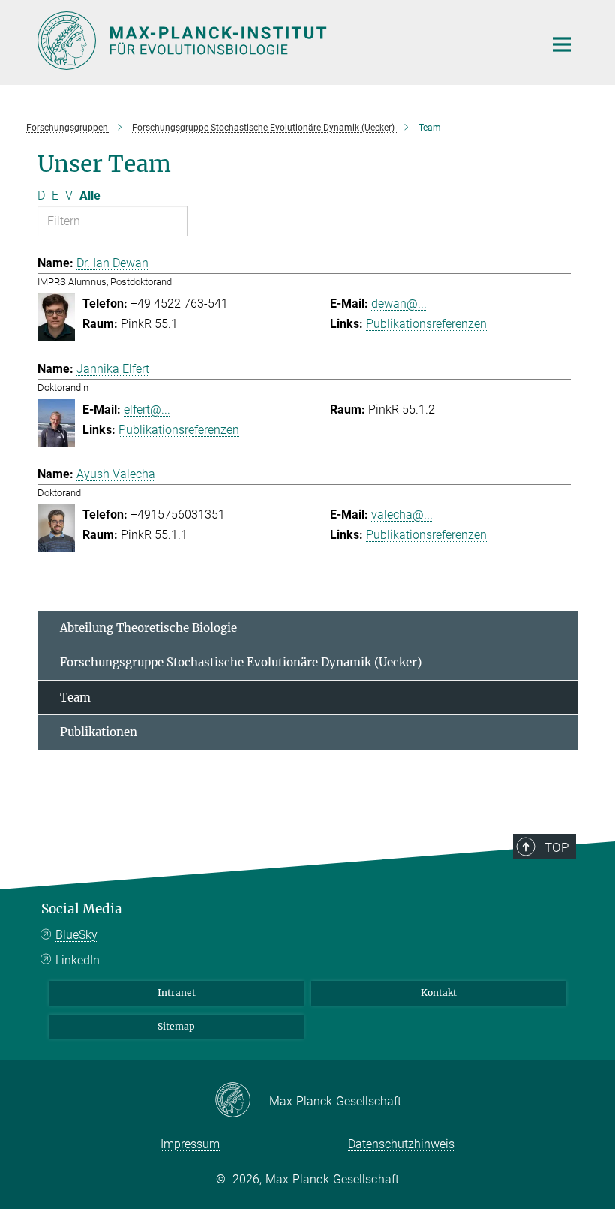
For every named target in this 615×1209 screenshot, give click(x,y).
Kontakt (439, 992)
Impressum (190, 1144)
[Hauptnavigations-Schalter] (562, 44)
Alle (90, 195)
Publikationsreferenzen (426, 324)
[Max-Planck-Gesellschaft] (241, 1101)
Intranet (177, 992)
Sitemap (176, 1026)
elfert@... (147, 409)
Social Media (81, 908)
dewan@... (399, 303)
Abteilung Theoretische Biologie (148, 628)
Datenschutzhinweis (401, 1144)
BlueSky (77, 935)
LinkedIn (78, 960)
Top (556, 847)
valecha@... (402, 514)
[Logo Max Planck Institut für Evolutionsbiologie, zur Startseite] (281, 40)
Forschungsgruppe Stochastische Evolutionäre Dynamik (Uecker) (241, 662)
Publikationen (98, 732)
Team (75, 697)
